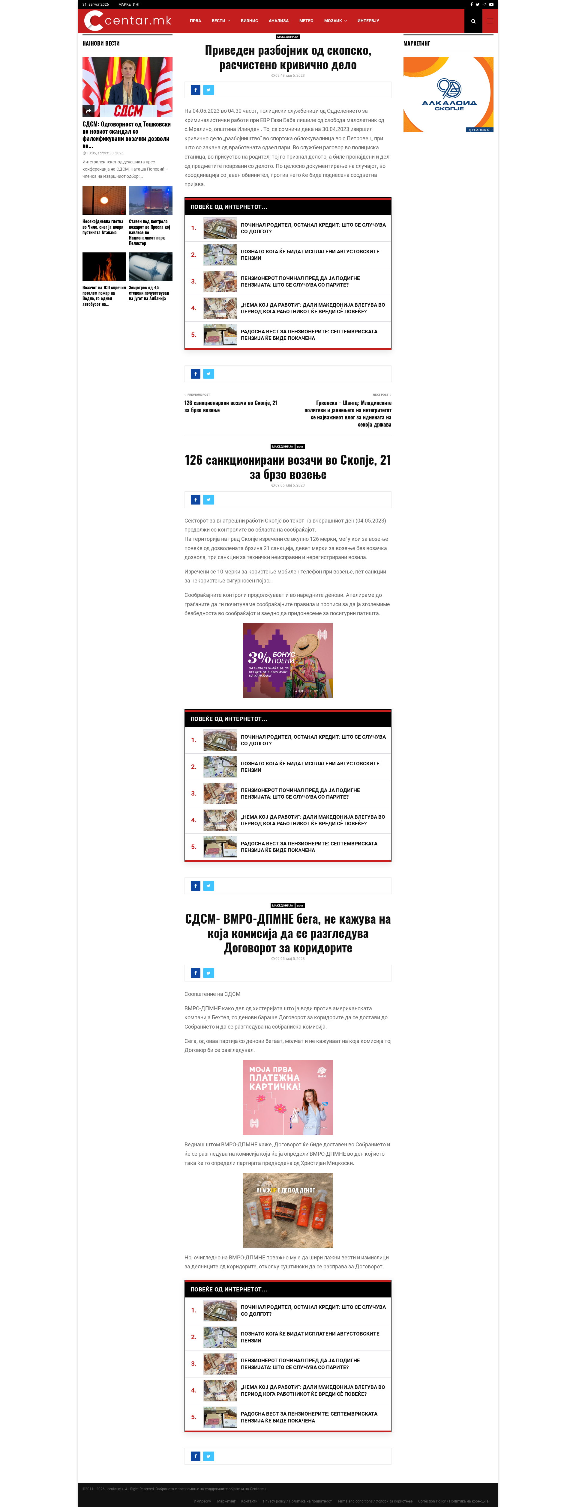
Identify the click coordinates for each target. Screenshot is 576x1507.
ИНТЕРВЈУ (368, 20)
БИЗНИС (249, 20)
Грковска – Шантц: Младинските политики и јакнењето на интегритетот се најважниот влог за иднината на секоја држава (348, 413)
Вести (218, 20)
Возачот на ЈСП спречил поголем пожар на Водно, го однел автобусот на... (104, 295)
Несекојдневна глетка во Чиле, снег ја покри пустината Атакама (102, 226)
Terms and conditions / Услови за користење (375, 1501)
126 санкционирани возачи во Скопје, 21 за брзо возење (230, 406)
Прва (195, 20)
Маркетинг (226, 1501)
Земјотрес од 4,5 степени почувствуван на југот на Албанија (149, 292)
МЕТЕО (306, 20)
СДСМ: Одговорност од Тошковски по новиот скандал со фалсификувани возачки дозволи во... (126, 134)
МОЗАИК (333, 20)
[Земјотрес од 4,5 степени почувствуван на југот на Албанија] (150, 266)
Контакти (249, 1501)
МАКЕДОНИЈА (287, 36)
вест (300, 446)
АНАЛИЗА (279, 20)
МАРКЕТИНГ (129, 4)
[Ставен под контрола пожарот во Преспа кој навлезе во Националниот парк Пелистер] (150, 200)
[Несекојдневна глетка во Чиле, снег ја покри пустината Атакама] (104, 200)
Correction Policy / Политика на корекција (453, 1501)
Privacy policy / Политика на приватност (297, 1501)
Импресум (203, 1501)
